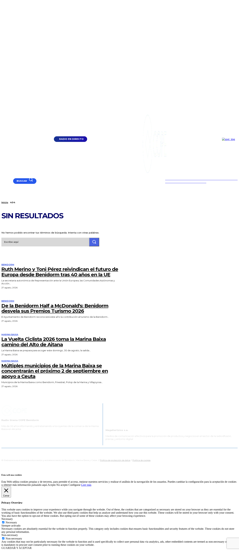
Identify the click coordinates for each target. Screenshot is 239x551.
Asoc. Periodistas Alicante (155, 452)
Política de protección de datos (115, 460)
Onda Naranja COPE (108, 452)
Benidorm (7, 265)
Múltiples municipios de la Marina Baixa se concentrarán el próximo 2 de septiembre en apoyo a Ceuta (54, 371)
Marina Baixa (9, 334)
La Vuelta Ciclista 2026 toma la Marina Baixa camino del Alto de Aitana (53, 341)
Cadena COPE (86, 452)
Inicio (4, 202)
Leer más (86, 484)
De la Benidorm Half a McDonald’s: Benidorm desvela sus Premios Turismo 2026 (54, 308)
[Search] (94, 242)
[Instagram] (11, 180)
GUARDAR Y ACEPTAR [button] (16, 547)
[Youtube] (2, 180)
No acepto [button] (62, 484)
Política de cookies (141, 460)
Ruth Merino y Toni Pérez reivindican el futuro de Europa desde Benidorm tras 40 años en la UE (59, 272)
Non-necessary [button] (9, 535)
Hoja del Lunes (130, 452)
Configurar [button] (74, 484)
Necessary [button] (7, 518)
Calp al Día (178, 452)
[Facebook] (7, 180)
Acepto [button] (52, 484)
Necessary (11, 522)
